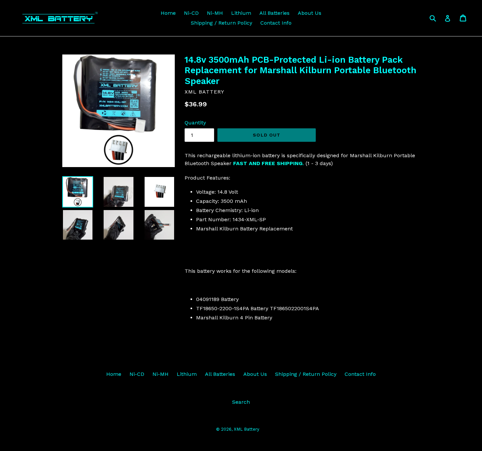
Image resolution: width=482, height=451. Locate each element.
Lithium (241, 13)
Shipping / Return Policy (221, 23)
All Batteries (274, 13)
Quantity (195, 122)
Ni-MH (215, 13)
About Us (309, 13)
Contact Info (275, 23)
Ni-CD (191, 13)
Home (168, 13)
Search (241, 402)
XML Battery (246, 429)
